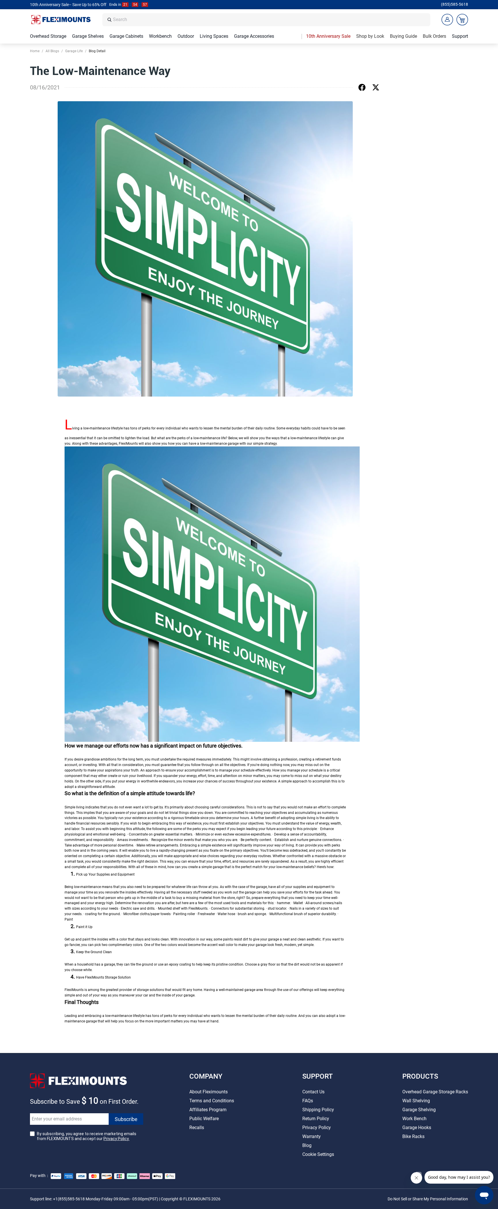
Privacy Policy (316, 1127)
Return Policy (315, 1118)
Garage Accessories (254, 36)
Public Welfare (204, 1118)
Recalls (196, 1127)
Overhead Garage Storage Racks (435, 1092)
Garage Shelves (88, 36)
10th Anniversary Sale (328, 36)
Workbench (160, 36)
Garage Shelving (419, 1109)
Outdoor (186, 36)
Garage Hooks (416, 1127)
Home (34, 51)
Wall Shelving (416, 1100)
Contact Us (313, 1092)
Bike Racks (413, 1136)
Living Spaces (214, 36)
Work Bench (414, 1118)
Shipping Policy (318, 1109)
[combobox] (270, 19)
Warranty (311, 1136)
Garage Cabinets (126, 36)
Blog (307, 1145)
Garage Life (74, 51)
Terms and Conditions (211, 1100)
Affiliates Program (208, 1109)
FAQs (307, 1100)
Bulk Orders (434, 36)
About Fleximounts (208, 1092)
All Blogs (52, 51)
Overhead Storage (48, 36)
